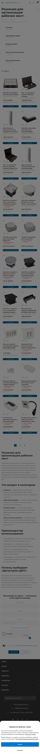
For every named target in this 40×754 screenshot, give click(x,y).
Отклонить (20, 750)
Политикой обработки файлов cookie (27, 739)
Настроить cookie (30, 734)
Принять (20, 744)
